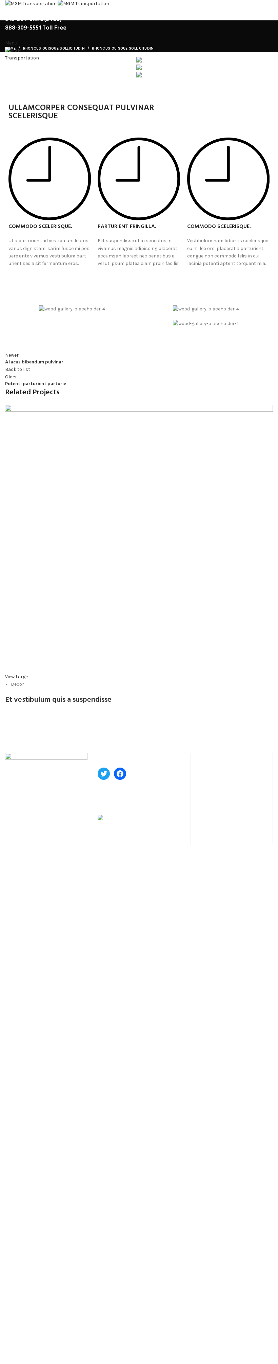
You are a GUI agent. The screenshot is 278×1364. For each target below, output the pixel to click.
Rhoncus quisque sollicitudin (54, 48)
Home (10, 48)
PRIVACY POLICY (23, 1326)
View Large (16, 677)
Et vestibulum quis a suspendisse (58, 700)
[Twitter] (104, 774)
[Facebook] (120, 774)
